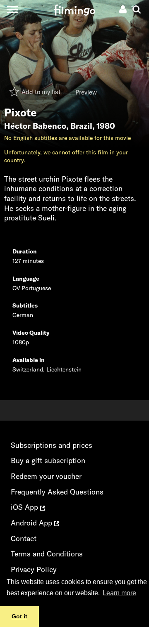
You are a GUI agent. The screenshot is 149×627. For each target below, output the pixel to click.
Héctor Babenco (35, 126)
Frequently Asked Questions (57, 492)
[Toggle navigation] (12, 9)
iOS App (25, 507)
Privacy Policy (34, 569)
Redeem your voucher (46, 476)
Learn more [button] (119, 592)
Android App (32, 523)
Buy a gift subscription (48, 460)
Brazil (81, 126)
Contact (23, 538)
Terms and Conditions (47, 553)
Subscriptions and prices (51, 445)
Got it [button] (19, 616)
